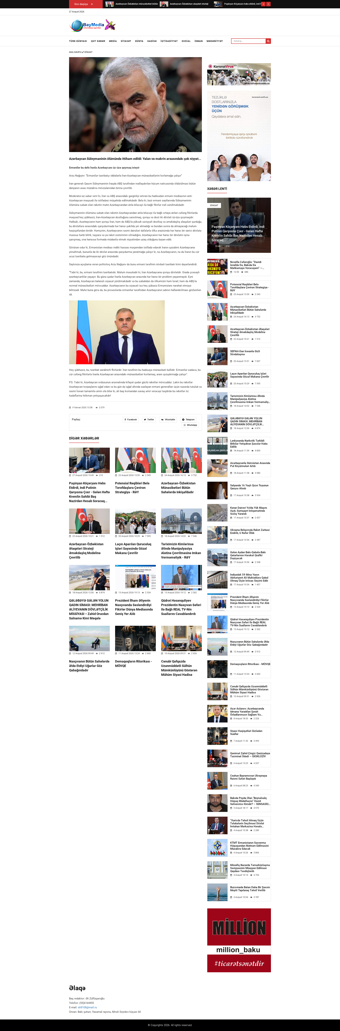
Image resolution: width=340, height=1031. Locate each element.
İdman (199, 41)
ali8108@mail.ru (87, 1007)
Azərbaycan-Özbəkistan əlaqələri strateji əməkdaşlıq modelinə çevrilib (250, 332)
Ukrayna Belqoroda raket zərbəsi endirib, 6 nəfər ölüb (250, 532)
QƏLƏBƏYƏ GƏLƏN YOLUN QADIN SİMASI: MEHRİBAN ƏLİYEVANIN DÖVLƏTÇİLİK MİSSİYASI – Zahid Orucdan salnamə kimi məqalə (89, 609)
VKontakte (169, 419)
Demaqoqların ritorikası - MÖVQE (250, 664)
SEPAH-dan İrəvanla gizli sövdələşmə (245, 353)
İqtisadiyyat (169, 41)
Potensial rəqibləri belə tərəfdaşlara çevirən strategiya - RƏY (132, 487)
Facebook (132, 419)
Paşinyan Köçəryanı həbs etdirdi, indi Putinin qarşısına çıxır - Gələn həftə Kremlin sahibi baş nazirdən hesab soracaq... (89, 492)
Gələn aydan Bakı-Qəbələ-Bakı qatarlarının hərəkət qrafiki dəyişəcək (248, 555)
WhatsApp (191, 425)
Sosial (186, 41)
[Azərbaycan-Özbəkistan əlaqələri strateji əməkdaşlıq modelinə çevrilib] (164, 4)
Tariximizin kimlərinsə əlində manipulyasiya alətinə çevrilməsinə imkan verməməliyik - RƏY (250, 399)
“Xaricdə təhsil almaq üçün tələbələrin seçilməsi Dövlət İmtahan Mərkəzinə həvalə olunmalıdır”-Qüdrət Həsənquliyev (250, 823)
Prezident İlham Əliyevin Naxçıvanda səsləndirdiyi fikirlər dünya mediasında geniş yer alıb (249, 600)
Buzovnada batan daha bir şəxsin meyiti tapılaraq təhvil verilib (250, 889)
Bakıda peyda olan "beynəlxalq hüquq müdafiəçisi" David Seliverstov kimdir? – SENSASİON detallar (250, 801)
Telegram (189, 419)
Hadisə (152, 41)
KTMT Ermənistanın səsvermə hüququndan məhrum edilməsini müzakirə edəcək (249, 845)
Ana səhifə (75, 52)
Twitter (150, 419)
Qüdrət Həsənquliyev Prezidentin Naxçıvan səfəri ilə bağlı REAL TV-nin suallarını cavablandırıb (249, 622)
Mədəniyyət (215, 41)
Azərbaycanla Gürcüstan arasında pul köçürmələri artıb (250, 465)
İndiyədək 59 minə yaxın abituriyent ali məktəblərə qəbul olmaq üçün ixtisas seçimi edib (249, 577)
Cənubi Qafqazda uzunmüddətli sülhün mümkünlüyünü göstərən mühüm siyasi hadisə (249, 689)
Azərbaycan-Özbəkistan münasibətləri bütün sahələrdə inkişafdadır (178, 487)
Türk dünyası (78, 41)
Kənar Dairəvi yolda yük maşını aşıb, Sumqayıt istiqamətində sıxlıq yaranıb (248, 510)
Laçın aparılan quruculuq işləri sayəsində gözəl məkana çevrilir (133, 548)
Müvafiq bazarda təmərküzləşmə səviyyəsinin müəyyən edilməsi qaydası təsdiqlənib (250, 868)
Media (113, 41)
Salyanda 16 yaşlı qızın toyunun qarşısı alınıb (249, 487)
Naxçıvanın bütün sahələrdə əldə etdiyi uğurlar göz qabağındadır (89, 665)
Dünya (139, 41)
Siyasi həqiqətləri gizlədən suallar (246, 733)
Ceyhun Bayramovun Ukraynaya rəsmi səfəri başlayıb (248, 777)
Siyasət (126, 41)
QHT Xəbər (98, 41)
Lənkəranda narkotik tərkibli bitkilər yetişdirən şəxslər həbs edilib (249, 443)
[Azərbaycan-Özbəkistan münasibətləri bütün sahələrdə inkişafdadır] (109, 4)
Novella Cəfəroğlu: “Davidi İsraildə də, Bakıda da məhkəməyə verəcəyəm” (246, 265)
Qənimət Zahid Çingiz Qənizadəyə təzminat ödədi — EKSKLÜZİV (250, 755)
